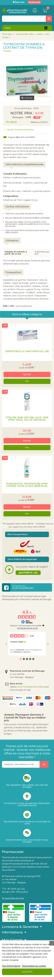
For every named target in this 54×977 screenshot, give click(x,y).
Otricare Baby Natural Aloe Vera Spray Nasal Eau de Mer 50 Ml (27, 418)
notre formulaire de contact (30, 687)
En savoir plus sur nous (13, 898)
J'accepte (27, 972)
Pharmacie (7, 34)
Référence (35, 122)
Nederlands (34, 2)
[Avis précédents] (6, 644)
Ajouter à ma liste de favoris (20, 129)
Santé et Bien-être (24, 34)
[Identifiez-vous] (35, 10)
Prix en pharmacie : (23, 108)
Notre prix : (22, 113)
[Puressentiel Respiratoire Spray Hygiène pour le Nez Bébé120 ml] (27, 467)
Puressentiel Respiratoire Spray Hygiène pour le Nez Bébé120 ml (27, 485)
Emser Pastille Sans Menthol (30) (27, 351)
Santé (39, 34)
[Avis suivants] (48, 644)
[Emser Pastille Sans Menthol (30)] (27, 335)
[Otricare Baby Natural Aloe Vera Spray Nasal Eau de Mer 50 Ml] (27, 401)
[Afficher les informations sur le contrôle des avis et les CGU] (43, 625)
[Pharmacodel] (14, 10)
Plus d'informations (11, 966)
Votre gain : (18, 117)
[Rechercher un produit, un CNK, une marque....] (49, 19)
